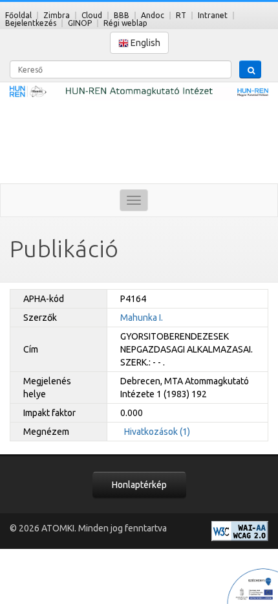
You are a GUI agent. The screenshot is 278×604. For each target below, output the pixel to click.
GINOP (80, 23)
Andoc (152, 15)
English (144, 43)
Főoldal (18, 15)
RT (181, 15)
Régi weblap (125, 23)
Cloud (91, 15)
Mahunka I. (141, 317)
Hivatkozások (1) (157, 431)
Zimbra (56, 15)
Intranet (213, 15)
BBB (121, 15)
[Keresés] (250, 69)
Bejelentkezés (30, 23)
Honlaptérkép (139, 485)
